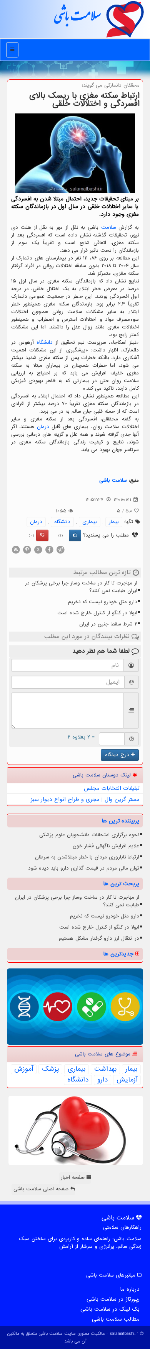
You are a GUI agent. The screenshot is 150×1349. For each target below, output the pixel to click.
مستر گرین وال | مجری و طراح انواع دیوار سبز (85, 799)
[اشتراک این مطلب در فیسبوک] (49, 549)
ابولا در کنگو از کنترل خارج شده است (97, 613)
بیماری (89, 521)
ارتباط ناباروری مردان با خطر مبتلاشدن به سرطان (87, 857)
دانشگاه (45, 342)
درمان (43, 426)
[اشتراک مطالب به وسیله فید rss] (15, 549)
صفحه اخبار (74, 1177)
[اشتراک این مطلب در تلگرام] (60, 549)
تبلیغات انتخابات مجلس (112, 788)
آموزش (23, 1069)
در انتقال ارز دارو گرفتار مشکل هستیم (99, 938)
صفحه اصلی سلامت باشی (41, 1189)
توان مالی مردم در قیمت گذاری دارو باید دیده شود (83, 868)
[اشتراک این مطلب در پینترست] (27, 549)
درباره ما (130, 1289)
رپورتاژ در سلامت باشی (113, 1299)
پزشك (50, 1069)
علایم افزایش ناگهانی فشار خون (106, 846)
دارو (102, 1080)
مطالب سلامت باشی (116, 1319)
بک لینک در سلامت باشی (110, 1309)
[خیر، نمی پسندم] (42, 535)
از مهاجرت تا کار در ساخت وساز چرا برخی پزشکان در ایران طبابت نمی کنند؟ (81, 586)
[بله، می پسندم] (75, 535)
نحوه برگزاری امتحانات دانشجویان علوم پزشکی (89, 835)
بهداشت (105, 1069)
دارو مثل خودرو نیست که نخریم (102, 602)
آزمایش (127, 1080)
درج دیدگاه (118, 754)
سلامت (108, 227)
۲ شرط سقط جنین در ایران (108, 624)
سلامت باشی (77, 19)
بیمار (114, 521)
